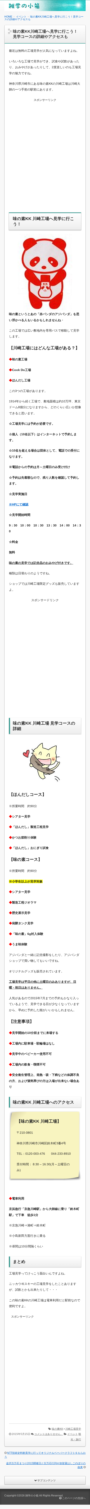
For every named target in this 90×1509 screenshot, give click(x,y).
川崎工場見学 (73, 1428)
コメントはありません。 (48, 1434)
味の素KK (57, 1428)
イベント (72, 1434)
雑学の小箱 (31, 1495)
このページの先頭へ (73, 1498)
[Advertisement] (45, 158)
